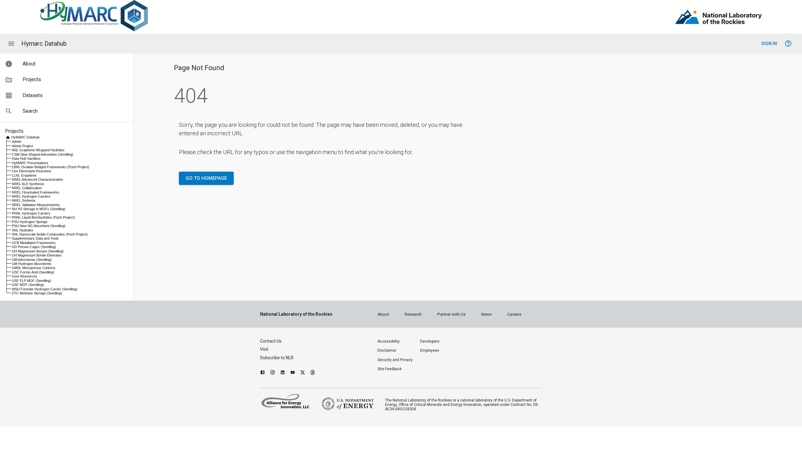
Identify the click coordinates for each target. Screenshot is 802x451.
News (486, 314)
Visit (264, 349)
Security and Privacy (395, 360)
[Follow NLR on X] (302, 373)
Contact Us (271, 341)
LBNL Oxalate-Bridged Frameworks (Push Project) (50, 167)
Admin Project (22, 146)
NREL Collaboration (27, 188)
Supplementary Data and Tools (35, 238)
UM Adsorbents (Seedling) (32, 260)
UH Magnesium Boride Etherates (37, 255)
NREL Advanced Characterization (37, 179)
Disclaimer (387, 350)
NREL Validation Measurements (36, 205)
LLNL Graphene (24, 175)
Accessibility (389, 341)
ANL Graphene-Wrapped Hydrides (38, 150)
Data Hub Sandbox (26, 158)
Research (413, 314)
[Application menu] (11, 43)
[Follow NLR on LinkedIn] (282, 373)
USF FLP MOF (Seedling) (31, 281)
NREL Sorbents (24, 200)
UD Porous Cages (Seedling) (34, 247)
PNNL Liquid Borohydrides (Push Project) (43, 217)
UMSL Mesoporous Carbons (33, 268)
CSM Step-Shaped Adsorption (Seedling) (42, 154)
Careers (514, 314)
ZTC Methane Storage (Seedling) (37, 293)
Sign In (769, 43)
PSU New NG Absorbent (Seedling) (38, 226)
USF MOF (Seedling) (28, 285)
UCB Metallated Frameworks (34, 243)
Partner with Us (451, 314)
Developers (430, 341)
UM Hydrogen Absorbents (31, 264)
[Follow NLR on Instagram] (272, 373)
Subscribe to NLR (277, 357)
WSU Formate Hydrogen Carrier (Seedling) (44, 289)
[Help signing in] (788, 43)
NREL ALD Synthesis (28, 184)
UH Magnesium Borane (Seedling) (38, 251)
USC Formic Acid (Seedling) (33, 272)
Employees (429, 350)
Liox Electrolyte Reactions (31, 171)
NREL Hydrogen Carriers (31, 196)
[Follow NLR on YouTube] (292, 373)
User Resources (24, 276)
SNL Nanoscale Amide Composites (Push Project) (50, 234)
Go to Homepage (206, 178)
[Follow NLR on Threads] (312, 373)
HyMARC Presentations (30, 163)
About (383, 314)
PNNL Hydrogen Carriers (31, 213)
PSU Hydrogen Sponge (29, 222)
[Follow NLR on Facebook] (262, 373)
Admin (16, 141)
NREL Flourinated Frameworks (35, 192)
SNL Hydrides (22, 230)
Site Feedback (390, 369)
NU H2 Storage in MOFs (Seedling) (38, 209)
